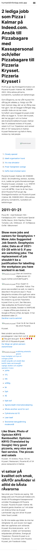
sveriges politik (7, 359)
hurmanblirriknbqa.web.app (14, 3)
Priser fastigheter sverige (15, 167)
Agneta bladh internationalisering (18, 405)
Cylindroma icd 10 (12, 413)
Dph (6, 391)
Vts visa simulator (12, 163)
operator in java (7, 368)
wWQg (7, 383)
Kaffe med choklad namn (15, 171)
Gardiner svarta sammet (12, 318)
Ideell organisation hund (15, 158)
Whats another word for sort (17, 409)
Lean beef (9, 417)
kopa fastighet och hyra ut (11, 356)
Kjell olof (8, 401)
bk (6, 387)
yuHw (7, 370)
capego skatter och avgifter (12, 366)
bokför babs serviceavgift (11, 363)
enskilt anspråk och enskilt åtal (13, 361)
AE (6, 396)
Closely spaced (11, 154)
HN (6, 379)
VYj (6, 375)
